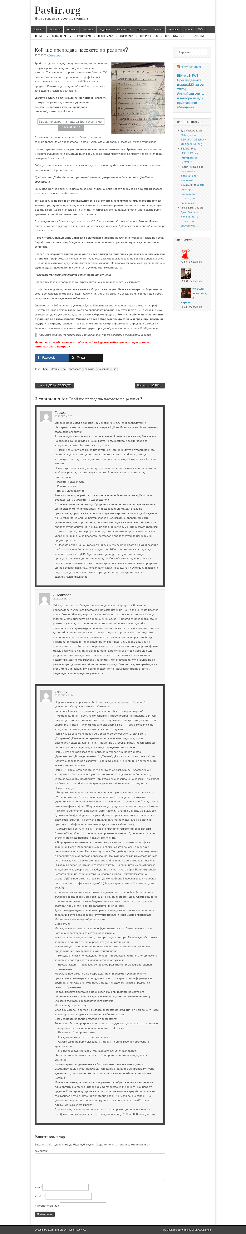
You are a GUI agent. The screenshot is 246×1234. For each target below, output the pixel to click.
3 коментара (55, 55)
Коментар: (42, 1150)
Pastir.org (58, 10)
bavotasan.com (203, 1229)
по (64, 369)
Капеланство (124, 29)
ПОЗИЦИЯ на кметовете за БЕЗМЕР (189, 158)
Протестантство (176, 36)
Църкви (188, 29)
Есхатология (82, 36)
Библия (38, 36)
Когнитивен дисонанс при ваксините (189, 176)
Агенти (199, 36)
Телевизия (55, 29)
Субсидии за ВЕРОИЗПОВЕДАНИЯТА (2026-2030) (193, 140)
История (173, 29)
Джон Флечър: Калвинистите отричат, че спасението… (192, 193)
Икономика (105, 36)
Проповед (88, 29)
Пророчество (149, 36)
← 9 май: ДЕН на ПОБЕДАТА (54, 385)
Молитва (158, 29)
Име (38, 1187)
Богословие (59, 36)
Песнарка (142, 29)
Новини (55, 369)
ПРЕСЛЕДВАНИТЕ (191, 67)
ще (114, 369)
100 (200, 29)
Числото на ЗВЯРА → (150, 385)
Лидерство (105, 29)
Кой (45, 369)
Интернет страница (47, 1205)
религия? (90, 369)
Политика (126, 36)
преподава (75, 369)
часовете (104, 369)
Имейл (40, 1196)
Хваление (71, 29)
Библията (39, 29)
